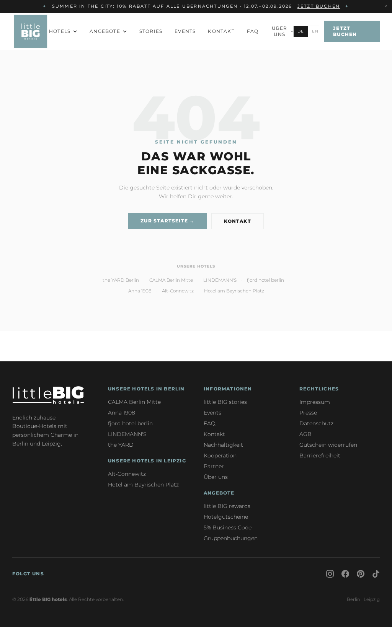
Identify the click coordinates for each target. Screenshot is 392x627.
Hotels (59, 31)
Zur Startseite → (167, 221)
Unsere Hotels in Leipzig (147, 461)
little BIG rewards (227, 506)
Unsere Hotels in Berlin (146, 389)
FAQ (253, 31)
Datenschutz (316, 423)
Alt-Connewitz (178, 291)
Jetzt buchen (345, 31)
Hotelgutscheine (226, 516)
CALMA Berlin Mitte (171, 280)
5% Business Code (228, 527)
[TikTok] (376, 574)
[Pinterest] (360, 574)
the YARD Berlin (121, 280)
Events (185, 31)
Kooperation (220, 455)
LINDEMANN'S (220, 280)
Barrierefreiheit (319, 455)
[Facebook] (345, 574)
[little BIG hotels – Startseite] (30, 31)
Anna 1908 (140, 291)
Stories (150, 31)
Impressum (314, 401)
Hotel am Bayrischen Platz (234, 291)
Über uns (279, 31)
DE (300, 31)
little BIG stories (225, 401)
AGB (305, 434)
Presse (308, 412)
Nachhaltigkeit (223, 444)
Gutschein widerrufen (328, 444)
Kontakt (221, 31)
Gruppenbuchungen (231, 538)
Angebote (105, 31)
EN (315, 31)
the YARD (121, 444)
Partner (214, 466)
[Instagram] (330, 574)
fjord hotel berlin (265, 280)
